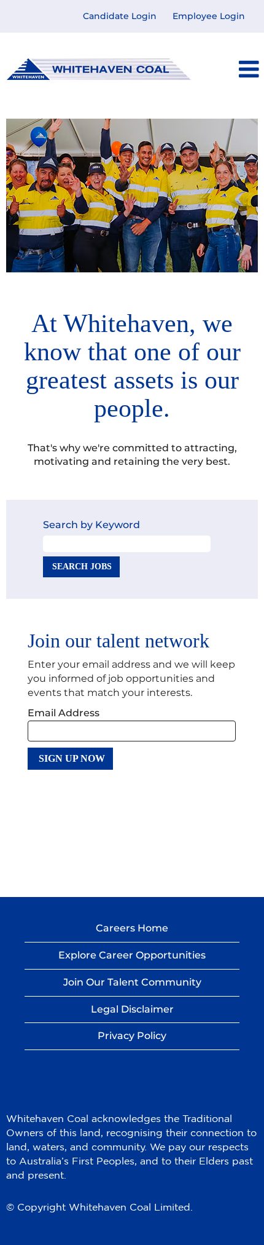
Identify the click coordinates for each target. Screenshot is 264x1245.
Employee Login (209, 16)
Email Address (63, 713)
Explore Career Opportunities (132, 955)
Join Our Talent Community (132, 982)
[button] (241, 69)
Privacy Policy (132, 1035)
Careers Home (132, 928)
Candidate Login (120, 16)
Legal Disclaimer (132, 1009)
